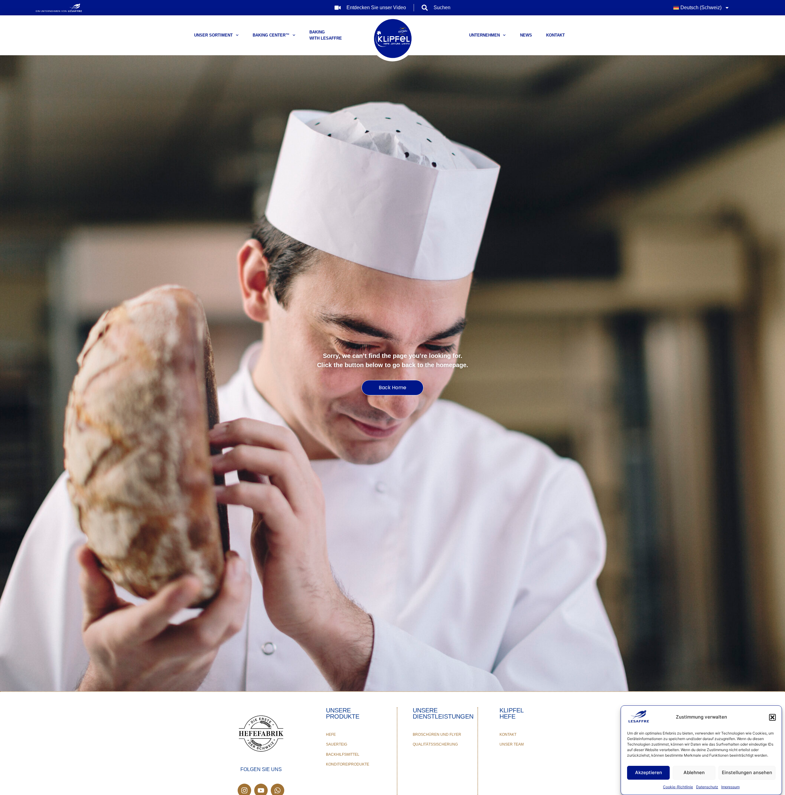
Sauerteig (336, 744)
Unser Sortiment (213, 35)
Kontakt (555, 35)
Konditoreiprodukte (347, 764)
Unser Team (512, 744)
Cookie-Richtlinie (678, 787)
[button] (772, 717)
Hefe (331, 734)
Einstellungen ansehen (747, 773)
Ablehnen (694, 773)
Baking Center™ (271, 35)
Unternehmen (484, 35)
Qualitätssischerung (435, 744)
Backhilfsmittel (342, 754)
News (526, 35)
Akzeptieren (648, 773)
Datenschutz (707, 787)
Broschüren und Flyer (437, 734)
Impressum (730, 787)
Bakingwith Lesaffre (325, 35)
